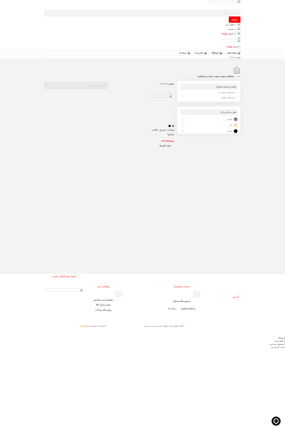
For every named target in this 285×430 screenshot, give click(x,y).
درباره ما (172, 308)
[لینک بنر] (142, 215)
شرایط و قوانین (188, 308)
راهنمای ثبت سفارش (103, 300)
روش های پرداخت (103, 310)
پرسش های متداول (182, 301)
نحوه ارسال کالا (103, 305)
